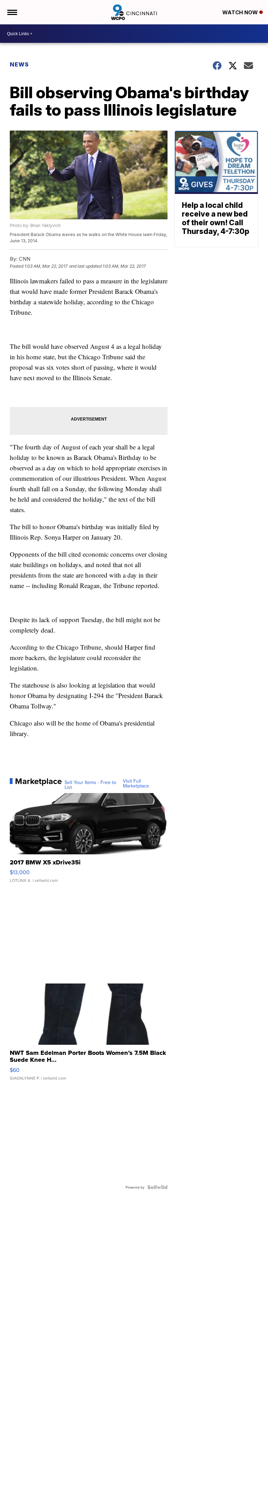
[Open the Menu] (11, 12)
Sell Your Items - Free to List (90, 785)
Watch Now (240, 12)
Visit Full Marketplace (136, 783)
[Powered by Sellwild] (157, 1187)
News (19, 64)
